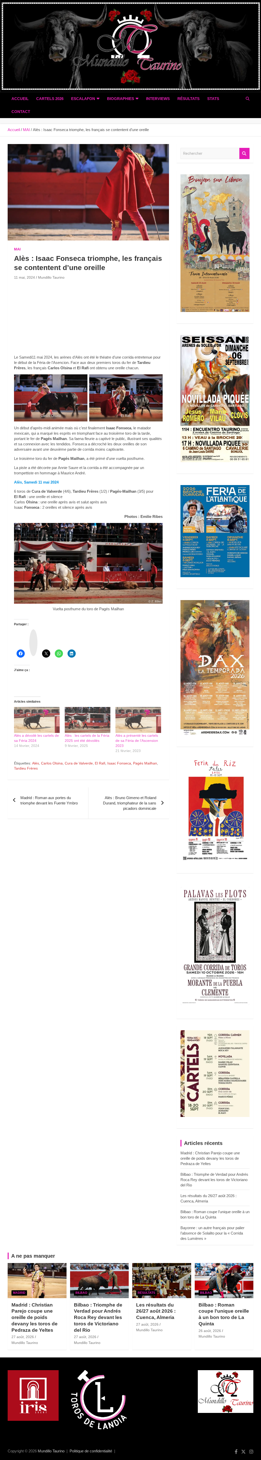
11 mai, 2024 (24, 277)
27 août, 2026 (22, 1337)
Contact (20, 111)
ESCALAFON (83, 98)
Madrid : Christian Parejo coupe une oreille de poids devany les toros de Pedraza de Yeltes (210, 1158)
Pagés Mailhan (145, 763)
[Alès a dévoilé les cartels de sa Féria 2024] (37, 720)
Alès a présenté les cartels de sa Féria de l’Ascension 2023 (136, 740)
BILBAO (81, 1293)
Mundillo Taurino (51, 277)
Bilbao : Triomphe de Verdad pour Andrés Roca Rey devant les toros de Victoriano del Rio (214, 1179)
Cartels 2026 (49, 98)
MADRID (19, 1293)
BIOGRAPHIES (120, 98)
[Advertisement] (88, 319)
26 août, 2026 (210, 1331)
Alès (35, 763)
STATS (213, 98)
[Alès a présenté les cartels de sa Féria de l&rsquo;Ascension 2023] (138, 720)
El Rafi (100, 763)
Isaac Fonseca (119, 763)
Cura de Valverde (79, 763)
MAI (17, 249)
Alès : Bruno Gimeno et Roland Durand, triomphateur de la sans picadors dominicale (129, 803)
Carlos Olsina (52, 763)
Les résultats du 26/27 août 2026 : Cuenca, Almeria (156, 1311)
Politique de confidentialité (91, 1451)
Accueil (20, 98)
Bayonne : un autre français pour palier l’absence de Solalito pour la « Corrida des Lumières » (212, 1233)
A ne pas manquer (33, 1256)
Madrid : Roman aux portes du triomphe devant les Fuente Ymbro (49, 800)
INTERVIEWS (158, 98)
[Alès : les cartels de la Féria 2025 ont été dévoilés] (87, 720)
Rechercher (244, 153)
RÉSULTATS (188, 98)
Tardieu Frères (26, 768)
